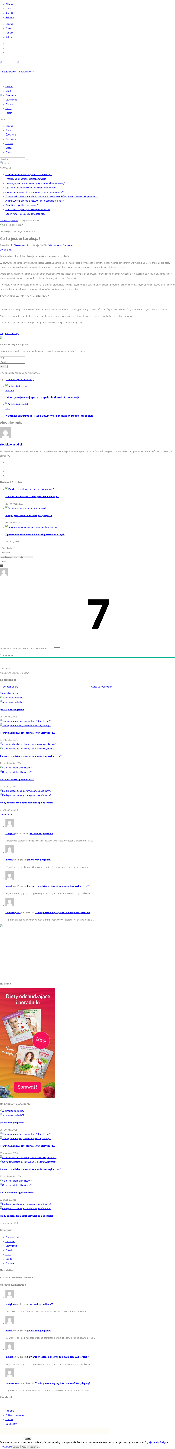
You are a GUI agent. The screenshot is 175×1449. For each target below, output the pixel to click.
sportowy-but (13, 912)
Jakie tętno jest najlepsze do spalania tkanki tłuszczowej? (42, 397)
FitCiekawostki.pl (19, 245)
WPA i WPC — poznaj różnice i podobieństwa (27, 209)
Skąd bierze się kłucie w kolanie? (21, 205)
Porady (8, 113)
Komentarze (6, 814)
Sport (8, 91)
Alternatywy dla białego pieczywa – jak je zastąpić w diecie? (34, 201)
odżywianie (19, 379)
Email (10, 250)
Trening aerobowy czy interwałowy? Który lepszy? (27, 732)
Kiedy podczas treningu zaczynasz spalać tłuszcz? (27, 802)
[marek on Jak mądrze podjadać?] (9, 852)
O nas (8, 9)
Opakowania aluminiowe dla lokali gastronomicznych (31, 188)
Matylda (10, 833)
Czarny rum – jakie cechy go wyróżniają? (25, 214)
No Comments (66, 245)
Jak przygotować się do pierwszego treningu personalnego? (34, 192)
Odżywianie (11, 100)
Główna (9, 4)
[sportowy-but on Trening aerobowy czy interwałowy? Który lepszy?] (9, 905)
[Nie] (38, 1447)
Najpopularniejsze (9, 693)
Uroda (8, 108)
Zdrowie (9, 104)
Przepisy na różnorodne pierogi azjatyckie (25, 179)
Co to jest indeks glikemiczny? (17, 779)
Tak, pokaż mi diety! (9, 333)
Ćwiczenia (10, 95)
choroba (10, 379)
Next (7, 408)
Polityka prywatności (15, 1415)
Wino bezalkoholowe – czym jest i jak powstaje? (28, 174)
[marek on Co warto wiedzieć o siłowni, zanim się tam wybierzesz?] (9, 878)
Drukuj (3, 250)
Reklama (9, 17)
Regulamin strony (29, 1447)
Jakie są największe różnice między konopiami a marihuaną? (35, 183)
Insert (28, 1438)
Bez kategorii (12, 1237)
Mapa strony (11, 1424)
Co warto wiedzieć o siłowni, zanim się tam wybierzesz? (31, 756)
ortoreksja (29, 379)
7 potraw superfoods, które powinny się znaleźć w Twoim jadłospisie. (49, 415)
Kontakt (9, 13)
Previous (9, 390)
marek (9, 859)
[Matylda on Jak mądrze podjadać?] (9, 826)
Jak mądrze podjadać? (12, 709)
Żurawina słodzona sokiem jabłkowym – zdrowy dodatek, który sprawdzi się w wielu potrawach (51, 196)
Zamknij (16, 1447)
